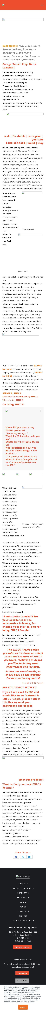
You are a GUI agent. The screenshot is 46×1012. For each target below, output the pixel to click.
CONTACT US (23, 911)
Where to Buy (12, 400)
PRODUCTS (23, 884)
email (31, 143)
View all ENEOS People (33, 683)
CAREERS (23, 916)
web (7, 136)
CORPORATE (23, 893)
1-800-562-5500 (15, 143)
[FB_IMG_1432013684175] (23, 479)
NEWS (23, 902)
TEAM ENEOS (23, 897)
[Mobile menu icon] (42, 4)
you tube (38, 139)
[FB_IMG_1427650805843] (36, 479)
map (41, 143)
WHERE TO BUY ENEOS (23, 888)
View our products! (31, 779)
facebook (19, 136)
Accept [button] (23, 1007)
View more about (20, 396)
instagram (34, 136)
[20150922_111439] (9, 479)
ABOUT (23, 907)
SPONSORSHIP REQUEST (23, 921)
